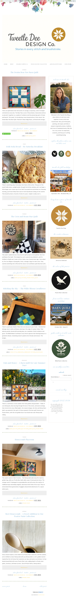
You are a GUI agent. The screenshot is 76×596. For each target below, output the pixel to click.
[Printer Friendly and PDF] (6, 134)
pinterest (33, 129)
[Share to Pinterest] (31, 133)
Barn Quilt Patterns (23, 428)
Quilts (34, 135)
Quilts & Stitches (56, 64)
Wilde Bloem (39, 352)
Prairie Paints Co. (22, 64)
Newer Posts (6, 586)
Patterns (23, 277)
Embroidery (21, 352)
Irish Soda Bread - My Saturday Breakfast (24, 146)
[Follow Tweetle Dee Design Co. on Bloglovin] (38, 592)
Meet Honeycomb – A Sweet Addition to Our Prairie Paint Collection (24, 515)
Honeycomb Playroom (24, 439)
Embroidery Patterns (30, 352)
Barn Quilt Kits (13, 428)
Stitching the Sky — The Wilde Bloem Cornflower (24, 288)
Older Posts (43, 586)
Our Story (68, 64)
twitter (26, 129)
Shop (11, 64)
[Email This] (26, 133)
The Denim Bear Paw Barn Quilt (24, 72)
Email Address (55, 377)
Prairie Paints (30, 277)
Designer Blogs (41, 594)
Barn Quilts (29, 135)
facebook (20, 129)
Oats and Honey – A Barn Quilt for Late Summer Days (24, 364)
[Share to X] (29, 133)
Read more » (24, 123)
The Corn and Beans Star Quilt (24, 216)
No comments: (33, 130)
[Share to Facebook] (30, 133)
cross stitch (13, 352)
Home (5, 64)
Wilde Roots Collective (39, 64)
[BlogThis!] (27, 133)
